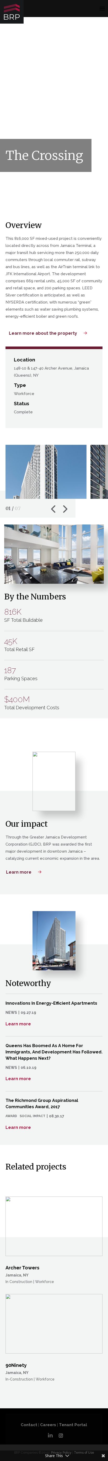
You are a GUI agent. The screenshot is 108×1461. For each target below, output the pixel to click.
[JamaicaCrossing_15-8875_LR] (46, 499)
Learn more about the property (43, 333)
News (11, 1012)
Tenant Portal (73, 1424)
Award (11, 1116)
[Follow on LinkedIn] (50, 1434)
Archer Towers (22, 1267)
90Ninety (16, 1365)
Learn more (18, 872)
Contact (29, 1424)
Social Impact (32, 1116)
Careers (48, 1424)
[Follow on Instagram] (61, 1435)
